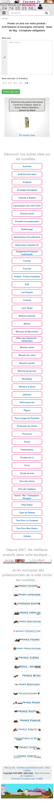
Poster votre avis (10, 92)
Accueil (5, 18)
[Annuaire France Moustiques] (27, 686)
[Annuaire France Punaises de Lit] (27, 722)
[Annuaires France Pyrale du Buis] (27, 740)
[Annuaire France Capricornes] (27, 596)
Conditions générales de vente (30, 767)
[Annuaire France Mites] (27, 677)
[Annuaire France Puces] (27, 713)
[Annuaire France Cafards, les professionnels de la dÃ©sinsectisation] (27, 587)
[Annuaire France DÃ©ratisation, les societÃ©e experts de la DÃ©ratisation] (27, 623)
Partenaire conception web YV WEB (27, 778)
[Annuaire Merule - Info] (27, 668)
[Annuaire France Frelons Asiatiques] (27, 650)
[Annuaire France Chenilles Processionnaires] (27, 614)
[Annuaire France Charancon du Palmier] (27, 605)
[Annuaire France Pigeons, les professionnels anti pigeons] (27, 704)
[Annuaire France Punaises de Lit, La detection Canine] (27, 731)
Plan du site (10, 767)
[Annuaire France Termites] (27, 758)
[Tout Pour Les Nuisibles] (27, 560)
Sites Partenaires (42, 773)
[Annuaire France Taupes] (27, 749)
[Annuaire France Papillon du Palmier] (27, 695)
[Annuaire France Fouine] (27, 641)
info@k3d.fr (29, 775)
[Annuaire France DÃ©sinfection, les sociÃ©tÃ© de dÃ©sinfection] (27, 632)
